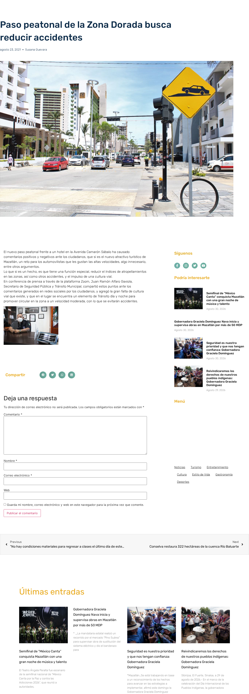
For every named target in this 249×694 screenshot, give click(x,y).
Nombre (10, 460)
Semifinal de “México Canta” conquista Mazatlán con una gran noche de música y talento (225, 299)
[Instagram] (186, 266)
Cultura (182, 474)
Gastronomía (224, 474)
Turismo (196, 467)
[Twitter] (195, 266)
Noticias (179, 467)
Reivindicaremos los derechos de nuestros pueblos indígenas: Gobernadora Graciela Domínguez (221, 378)
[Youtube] (203, 266)
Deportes (183, 482)
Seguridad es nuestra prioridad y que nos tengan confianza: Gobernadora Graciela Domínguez (225, 348)
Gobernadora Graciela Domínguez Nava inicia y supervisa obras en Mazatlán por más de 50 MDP (208, 323)
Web (7, 490)
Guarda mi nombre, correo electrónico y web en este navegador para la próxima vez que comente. (75, 504)
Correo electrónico (18, 475)
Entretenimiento (217, 467)
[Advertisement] (209, 434)
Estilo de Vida (201, 474)
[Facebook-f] (177, 266)
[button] (43, 374)
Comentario (13, 414)
